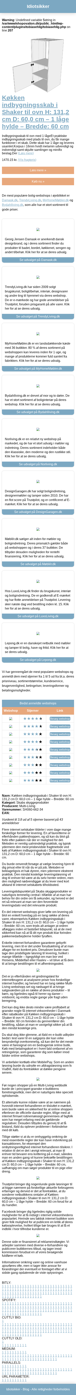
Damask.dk (10, 200)
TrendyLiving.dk (30, 200)
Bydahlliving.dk (12, 204)
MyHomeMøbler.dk (56, 200)
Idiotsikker (38, 6)
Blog (26, 1389)
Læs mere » (38, 170)
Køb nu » (38, 181)
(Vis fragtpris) (27, 159)
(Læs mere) (26, 153)
